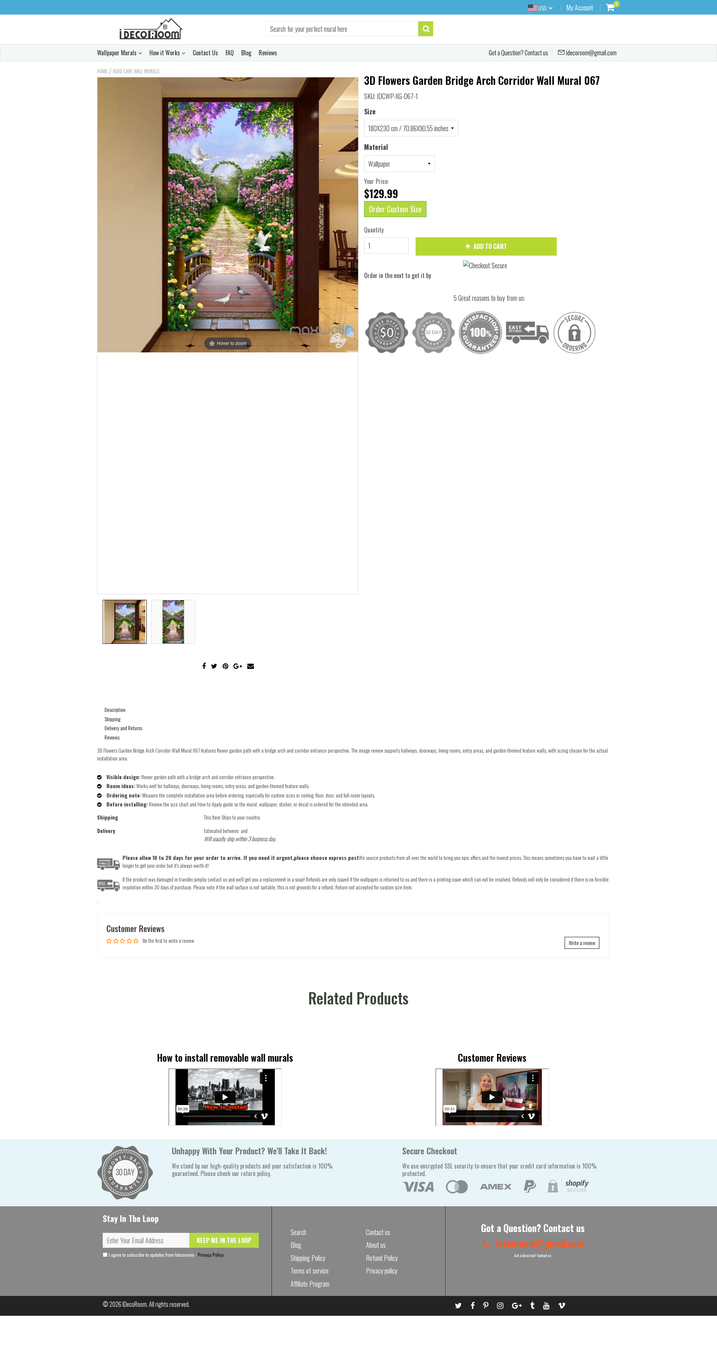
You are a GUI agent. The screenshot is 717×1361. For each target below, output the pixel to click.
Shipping (112, 719)
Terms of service (310, 1270)
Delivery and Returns (123, 728)
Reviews (268, 52)
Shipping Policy (308, 1258)
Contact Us (205, 52)
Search (298, 1232)
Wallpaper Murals (117, 52)
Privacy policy (381, 1270)
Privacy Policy (211, 1255)
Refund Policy (382, 1258)
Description (115, 709)
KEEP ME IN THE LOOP (224, 1240)
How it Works (165, 52)
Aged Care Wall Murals (136, 71)
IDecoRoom (134, 1304)
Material (376, 147)
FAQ (230, 52)
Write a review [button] (582, 943)
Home (102, 71)
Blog (246, 52)
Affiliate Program (310, 1284)
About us (376, 1245)
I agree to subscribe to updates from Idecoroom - (166, 1255)
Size (370, 111)
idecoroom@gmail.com (591, 52)
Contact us (378, 1232)
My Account (579, 7)
